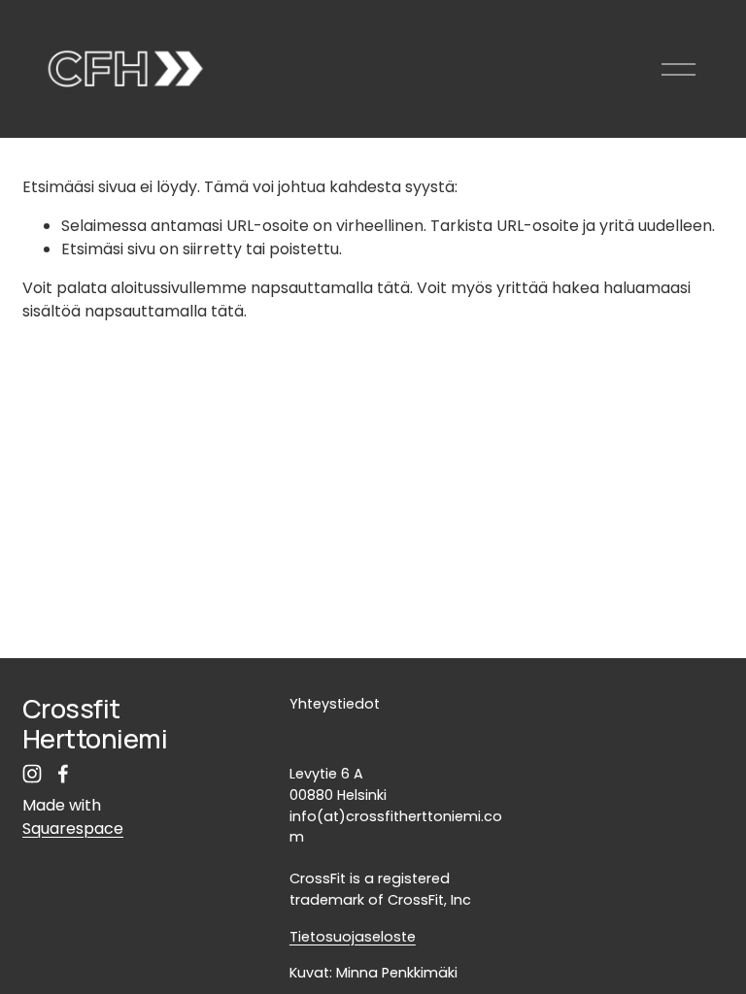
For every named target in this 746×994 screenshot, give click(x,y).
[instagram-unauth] (32, 773)
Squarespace (72, 828)
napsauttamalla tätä (330, 288)
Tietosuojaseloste (352, 936)
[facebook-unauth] (63, 773)
